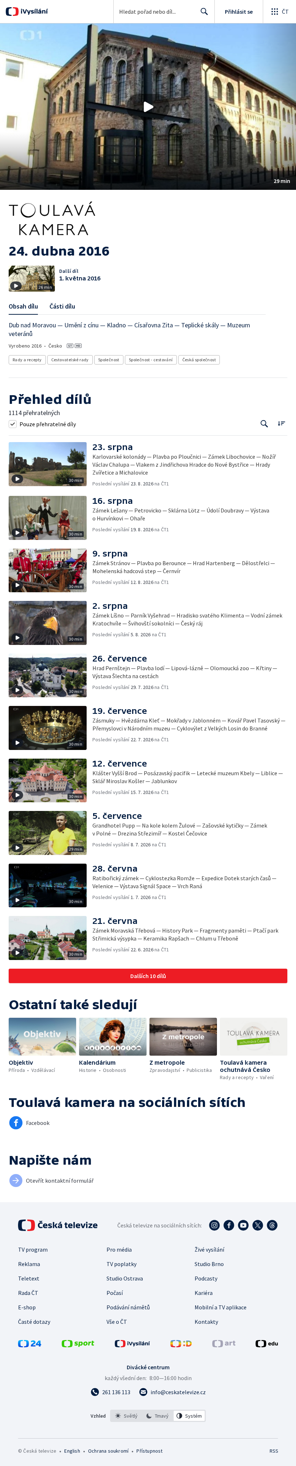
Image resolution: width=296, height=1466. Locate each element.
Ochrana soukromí (108, 1451)
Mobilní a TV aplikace (221, 1307)
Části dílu (62, 306)
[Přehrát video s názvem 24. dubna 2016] (148, 107)
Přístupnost (149, 1451)
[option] (126, 1416)
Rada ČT (28, 1292)
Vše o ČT (116, 1321)
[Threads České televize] (272, 1225)
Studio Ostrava (124, 1278)
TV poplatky (121, 1264)
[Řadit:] (281, 423)
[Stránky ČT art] (223, 1345)
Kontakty (206, 1321)
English (72, 1451)
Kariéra (204, 1292)
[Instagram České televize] (214, 1225)
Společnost (108, 359)
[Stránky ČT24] (29, 1345)
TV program (33, 1249)
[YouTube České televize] (243, 1225)
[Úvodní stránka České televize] (58, 1225)
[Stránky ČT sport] (78, 1345)
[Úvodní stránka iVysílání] (33, 11)
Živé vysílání (209, 1249)
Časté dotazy (34, 1321)
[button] (148, 106)
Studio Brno (209, 1264)
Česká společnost (199, 359)
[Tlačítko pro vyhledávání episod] (264, 424)
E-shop (27, 1307)
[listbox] (158, 1416)
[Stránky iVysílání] (132, 1345)
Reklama (29, 1264)
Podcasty (206, 1278)
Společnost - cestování (151, 359)
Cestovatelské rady (70, 359)
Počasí (114, 1292)
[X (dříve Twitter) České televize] (258, 1225)
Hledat (204, 11)
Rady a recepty (27, 359)
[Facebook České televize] (229, 1225)
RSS (274, 1451)
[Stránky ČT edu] (267, 1345)
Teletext (28, 1278)
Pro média (119, 1249)
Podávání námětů (128, 1307)
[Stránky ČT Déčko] (181, 1345)
